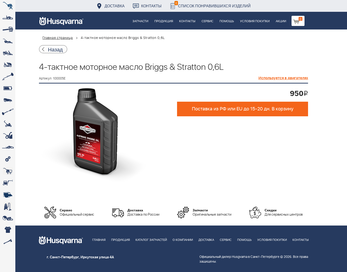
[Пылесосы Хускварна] (7, 206)
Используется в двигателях (283, 78)
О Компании (183, 240)
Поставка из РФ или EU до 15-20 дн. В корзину (242, 109)
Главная (99, 240)
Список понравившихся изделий (213, 4)
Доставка (115, 5)
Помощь (227, 21)
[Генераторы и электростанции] (7, 171)
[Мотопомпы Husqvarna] (7, 195)
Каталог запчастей (151, 240)
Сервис (207, 21)
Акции (281, 21)
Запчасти (140, 21)
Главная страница (57, 38)
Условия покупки (255, 21)
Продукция (163, 21)
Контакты (151, 5)
